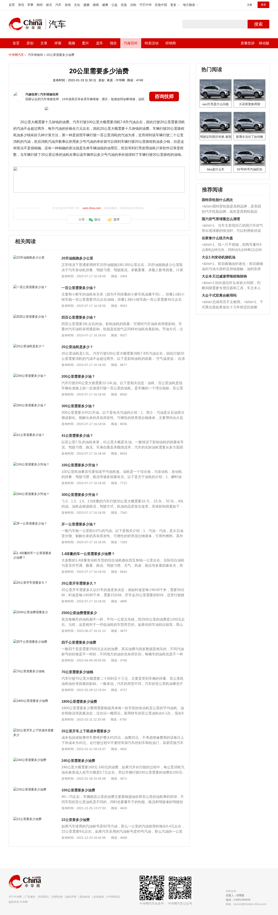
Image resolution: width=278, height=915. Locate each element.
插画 (96, 5)
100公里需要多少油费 (78, 790)
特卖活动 (152, 43)
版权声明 (71, 896)
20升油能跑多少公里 (77, 258)
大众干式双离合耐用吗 (219, 295)
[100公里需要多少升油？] (33, 464)
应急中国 (161, 5)
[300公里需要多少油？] (33, 405)
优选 (124, 5)
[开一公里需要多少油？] (33, 523)
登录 (263, 4)
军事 (30, 5)
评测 (57, 43)
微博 (116, 219)
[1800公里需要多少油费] (33, 700)
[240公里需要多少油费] (33, 760)
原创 (29, 43)
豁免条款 (85, 896)
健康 (105, 5)
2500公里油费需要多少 (79, 613)
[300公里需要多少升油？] (33, 494)
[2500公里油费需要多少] (33, 612)
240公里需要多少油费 (78, 760)
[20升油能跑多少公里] (33, 257)
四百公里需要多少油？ (78, 317)
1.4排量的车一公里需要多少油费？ (88, 554)
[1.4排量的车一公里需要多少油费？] (33, 553)
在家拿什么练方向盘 (217, 238)
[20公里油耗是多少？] (33, 346)
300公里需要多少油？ (78, 406)
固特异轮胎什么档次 (217, 200)
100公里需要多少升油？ (80, 465)
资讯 (21, 5)
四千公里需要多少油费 (78, 642)
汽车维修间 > (37, 54)
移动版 (264, 43)
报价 (113, 43)
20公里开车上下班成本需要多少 (86, 731)
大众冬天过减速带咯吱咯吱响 (224, 276)
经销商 (170, 43)
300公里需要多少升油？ (80, 495)
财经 (40, 5)
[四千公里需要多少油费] (33, 641)
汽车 (58, 5)
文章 (43, 43)
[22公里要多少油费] (33, 819)
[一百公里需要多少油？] (33, 287)
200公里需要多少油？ (78, 376)
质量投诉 (248, 43)
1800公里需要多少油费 (79, 701)
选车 (99, 43)
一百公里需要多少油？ (78, 288)
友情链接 (98, 896)
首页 (12, 5)
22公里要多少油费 (75, 820)
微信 (97, 219)
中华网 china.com (27, 24)
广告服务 (30, 896)
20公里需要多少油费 (60, 54)
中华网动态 (113, 896)
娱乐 (49, 5)
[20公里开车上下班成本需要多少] (33, 730)
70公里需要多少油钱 (77, 672)
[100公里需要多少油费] (33, 789)
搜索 (258, 24)
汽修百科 (131, 43)
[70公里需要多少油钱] (33, 671)
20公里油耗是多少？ (77, 347)
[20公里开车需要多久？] (33, 582)
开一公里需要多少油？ (78, 524)
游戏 (68, 5)
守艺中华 (145, 5)
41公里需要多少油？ (77, 435)
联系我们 (44, 896)
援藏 (86, 5)
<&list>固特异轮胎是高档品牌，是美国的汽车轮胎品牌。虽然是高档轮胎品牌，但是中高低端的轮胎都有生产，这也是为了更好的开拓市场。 (231, 209)
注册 (249, 4)
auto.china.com (92, 208)
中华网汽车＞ (18, 54)
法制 (133, 5)
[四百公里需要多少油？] (33, 316)
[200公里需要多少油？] (33, 375)
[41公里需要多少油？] (33, 435)
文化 (77, 5)
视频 (71, 43)
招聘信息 (57, 896)
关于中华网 (15, 896)
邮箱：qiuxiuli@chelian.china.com (246, 904)
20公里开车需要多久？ (79, 583)
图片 (85, 43)
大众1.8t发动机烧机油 (218, 257)
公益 (114, 5)
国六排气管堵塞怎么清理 (221, 219)
